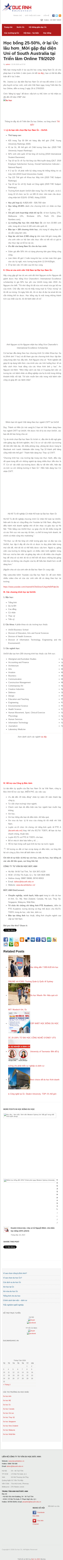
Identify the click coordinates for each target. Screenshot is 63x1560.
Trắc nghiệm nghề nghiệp (13, 1305)
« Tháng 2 (6, 1384)
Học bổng (47, 33)
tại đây (41, 73)
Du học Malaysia (9, 1430)
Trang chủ (17, 15)
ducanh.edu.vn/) (15, 830)
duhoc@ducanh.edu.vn (24, 882)
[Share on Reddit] (5, 944)
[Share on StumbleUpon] (49, 939)
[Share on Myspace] (43, 939)
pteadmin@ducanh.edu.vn (31, 1502)
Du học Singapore (9, 1421)
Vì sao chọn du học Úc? (12, 1278)
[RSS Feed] (16, 944)
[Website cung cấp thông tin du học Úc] (16, 7)
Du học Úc (7, 1405)
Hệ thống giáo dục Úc (38, 27)
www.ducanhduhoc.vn (16, 1461)
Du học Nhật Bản (9, 1434)
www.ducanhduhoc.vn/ (25, 885)
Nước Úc (20, 27)
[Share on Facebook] (5, 939)
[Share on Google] (38, 939)
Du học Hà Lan (8, 1413)
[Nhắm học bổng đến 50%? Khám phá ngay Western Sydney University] (29, 1180)
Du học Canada (8, 1409)
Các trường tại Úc (11, 33)
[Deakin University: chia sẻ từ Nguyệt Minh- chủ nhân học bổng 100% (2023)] (6, 1229)
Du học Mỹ (7, 1400)
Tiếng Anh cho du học (11, 1296)
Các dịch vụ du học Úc (12, 1282)
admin (8, 64)
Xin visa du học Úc (10, 1291)
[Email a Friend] (16, 939)
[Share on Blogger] (22, 939)
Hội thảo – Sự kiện (31, 33)
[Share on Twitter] (11, 939)
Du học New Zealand (10, 1426)
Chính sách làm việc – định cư (15, 1300)
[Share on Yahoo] (54, 939)
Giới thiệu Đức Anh (32, 15)
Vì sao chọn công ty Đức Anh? (15, 1273)
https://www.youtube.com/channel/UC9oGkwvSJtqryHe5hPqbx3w (31, 587)
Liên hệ (46, 15)
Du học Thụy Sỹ (9, 1417)
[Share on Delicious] (27, 939)
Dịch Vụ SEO (35, 1559)
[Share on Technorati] (11, 944)
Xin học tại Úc (8, 1287)
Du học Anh (7, 1396)
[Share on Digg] (32, 939)
